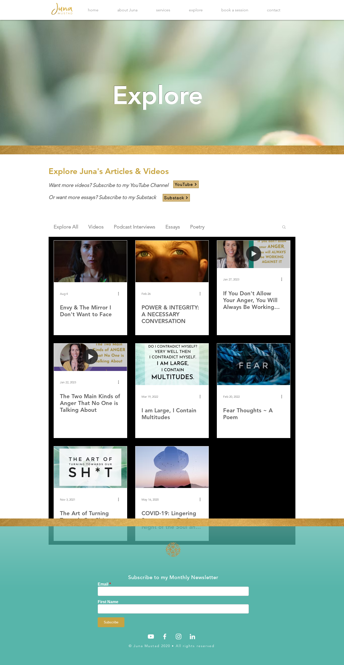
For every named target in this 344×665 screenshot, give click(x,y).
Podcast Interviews (134, 227)
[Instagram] (178, 636)
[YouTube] (151, 636)
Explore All (66, 227)
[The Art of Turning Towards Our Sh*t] (90, 467)
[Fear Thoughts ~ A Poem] (253, 364)
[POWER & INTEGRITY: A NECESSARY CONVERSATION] (172, 261)
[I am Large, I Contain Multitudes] (172, 364)
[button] (284, 227)
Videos (96, 227)
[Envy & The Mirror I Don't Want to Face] (90, 261)
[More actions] (120, 294)
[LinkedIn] (192, 636)
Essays (172, 227)
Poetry (197, 227)
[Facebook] (164, 636)
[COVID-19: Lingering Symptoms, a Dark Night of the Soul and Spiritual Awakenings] (172, 467)
